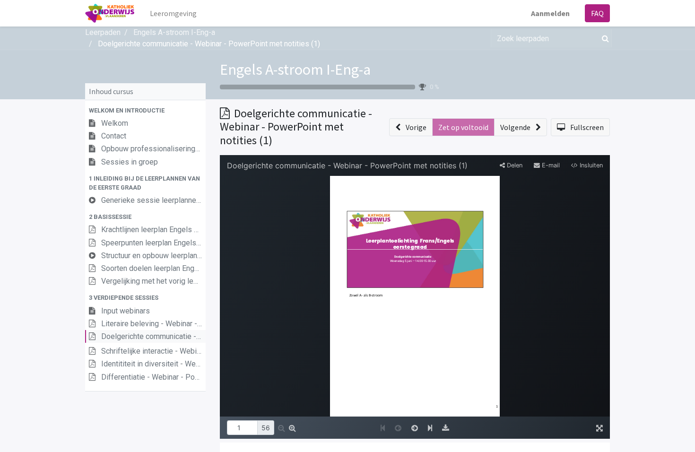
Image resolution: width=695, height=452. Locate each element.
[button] (145, 110)
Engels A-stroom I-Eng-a (295, 69)
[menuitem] (173, 13)
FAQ (597, 13)
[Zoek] (603, 38)
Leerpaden (103, 32)
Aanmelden (550, 13)
